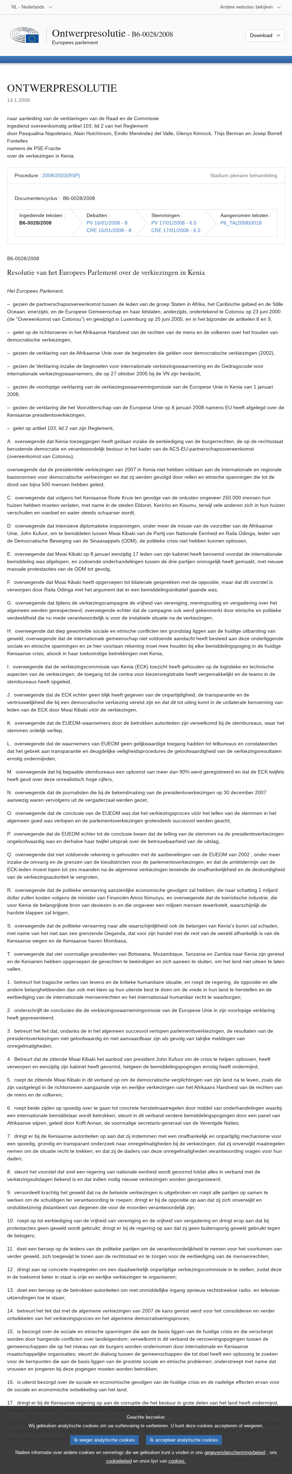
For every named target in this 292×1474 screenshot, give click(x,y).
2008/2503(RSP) (61, 175)
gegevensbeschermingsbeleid (234, 1452)
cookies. (177, 1461)
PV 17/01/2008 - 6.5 (174, 223)
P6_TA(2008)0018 (241, 223)
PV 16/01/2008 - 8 (107, 223)
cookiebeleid (119, 1461)
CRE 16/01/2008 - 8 (109, 230)
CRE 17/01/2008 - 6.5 (175, 230)
